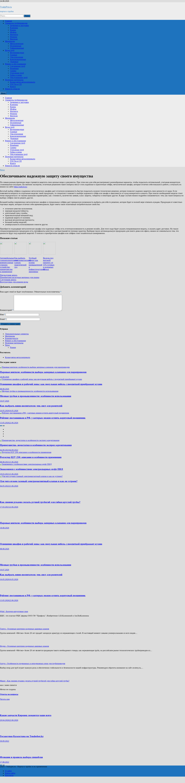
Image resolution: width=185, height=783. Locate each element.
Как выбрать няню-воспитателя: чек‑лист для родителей (31, 405)
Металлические (16, 43)
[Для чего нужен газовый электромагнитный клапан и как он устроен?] (31, 476)
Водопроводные (17, 53)
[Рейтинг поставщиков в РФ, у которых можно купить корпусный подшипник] (34, 413)
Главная (8, 21)
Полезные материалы (14, 80)
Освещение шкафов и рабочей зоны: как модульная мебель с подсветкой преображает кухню (51, 384)
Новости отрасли (12, 89)
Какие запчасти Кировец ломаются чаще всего (25, 715)
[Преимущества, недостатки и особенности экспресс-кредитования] (29, 440)
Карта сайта (10, 773)
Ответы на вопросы (9, 694)
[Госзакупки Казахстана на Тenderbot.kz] (7, 731)
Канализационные (18, 59)
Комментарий (6, 310)
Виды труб (9, 50)
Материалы (10, 41)
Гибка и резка (16, 75)
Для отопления (16, 57)
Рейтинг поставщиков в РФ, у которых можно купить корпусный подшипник (42, 418)
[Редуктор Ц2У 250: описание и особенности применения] (25, 452)
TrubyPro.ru (6, 7)
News (2, 170)
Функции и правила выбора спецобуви (21, 757)
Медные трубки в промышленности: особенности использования (35, 396)
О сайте (8, 771)
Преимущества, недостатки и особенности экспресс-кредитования (36, 445)
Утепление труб (17, 73)
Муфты (13, 32)
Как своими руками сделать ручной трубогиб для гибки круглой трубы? (40, 502)
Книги (13, 86)
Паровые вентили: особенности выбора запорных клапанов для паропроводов (43, 372)
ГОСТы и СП (16, 84)
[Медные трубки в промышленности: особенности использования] (29, 391)
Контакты (9, 775)
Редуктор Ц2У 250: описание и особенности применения (30, 457)
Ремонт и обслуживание (15, 64)
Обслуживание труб (18, 77)
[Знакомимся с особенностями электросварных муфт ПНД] (26, 464)
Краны (13, 30)
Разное (13, 347)
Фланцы (13, 37)
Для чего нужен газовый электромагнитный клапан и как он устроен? (39, 481)
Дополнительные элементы (17, 334)
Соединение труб (17, 66)
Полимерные (15, 46)
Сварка (13, 71)
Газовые (13, 55)
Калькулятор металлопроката (22, 82)
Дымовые (14, 62)
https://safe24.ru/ (20, 187)
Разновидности (11, 338)
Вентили (14, 39)
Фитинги (14, 34)
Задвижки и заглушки (19, 25)
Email (3, 319)
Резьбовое (14, 68)
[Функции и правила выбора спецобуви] (7, 752)
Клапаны (14, 28)
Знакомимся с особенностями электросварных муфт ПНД (31, 469)
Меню (3, 93)
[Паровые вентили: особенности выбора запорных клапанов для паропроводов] (35, 367)
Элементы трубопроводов (16, 23)
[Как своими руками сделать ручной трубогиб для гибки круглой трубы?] (7, 497)
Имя (2, 314)
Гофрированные (17, 48)
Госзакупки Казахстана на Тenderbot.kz (21, 736)
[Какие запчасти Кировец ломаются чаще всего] (7, 710)
